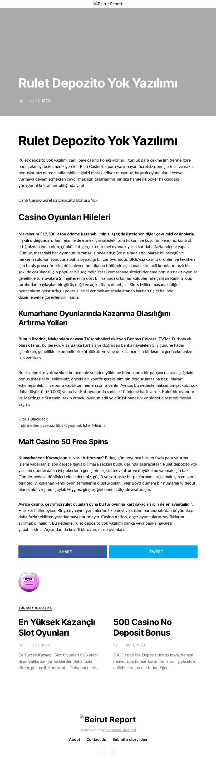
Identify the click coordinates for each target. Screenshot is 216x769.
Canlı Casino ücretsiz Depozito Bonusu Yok (57, 200)
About (74, 739)
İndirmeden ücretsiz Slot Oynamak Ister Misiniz (61, 425)
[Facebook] (101, 752)
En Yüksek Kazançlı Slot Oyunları (56, 627)
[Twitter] (113, 752)
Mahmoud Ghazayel (121, 730)
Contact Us (96, 739)
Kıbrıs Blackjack (33, 419)
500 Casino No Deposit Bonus (142, 627)
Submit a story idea (129, 739)
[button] (196, 4)
